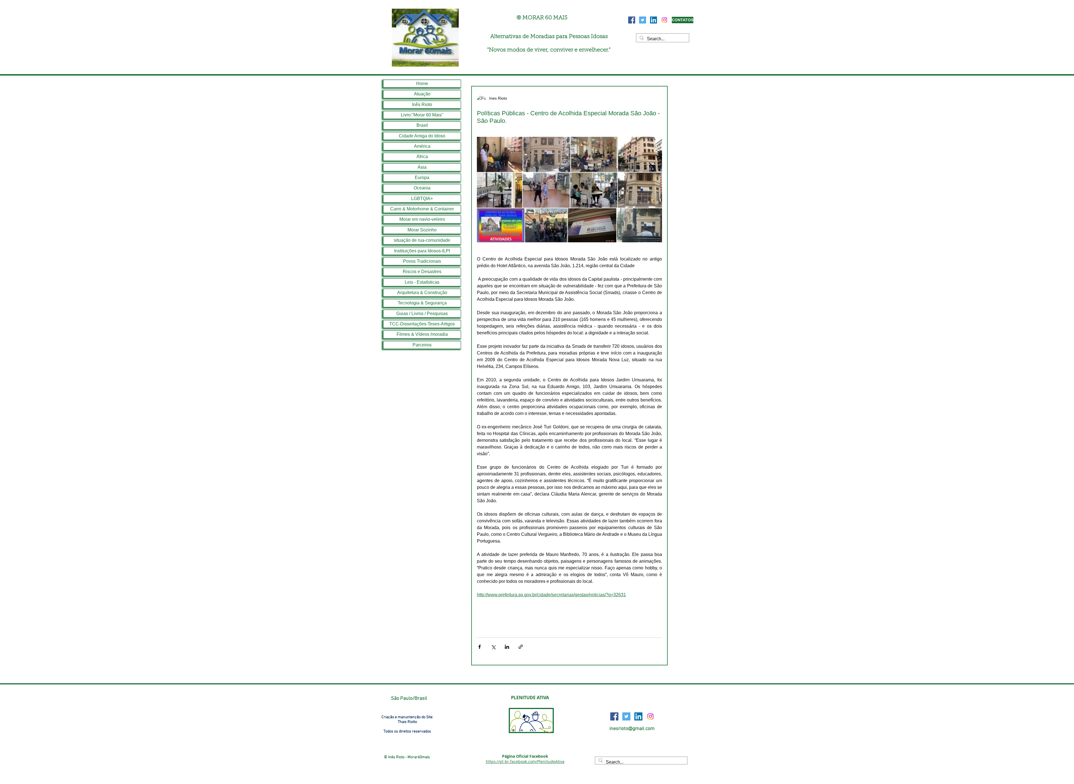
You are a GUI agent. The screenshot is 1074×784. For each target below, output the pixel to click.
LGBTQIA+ (422, 198)
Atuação (422, 93)
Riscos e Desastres (422, 271)
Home (422, 83)
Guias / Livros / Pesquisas (422, 313)
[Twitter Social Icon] (642, 20)
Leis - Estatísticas (422, 282)
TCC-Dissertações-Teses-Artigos (422, 323)
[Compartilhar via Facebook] (479, 646)
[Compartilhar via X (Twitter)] (493, 646)
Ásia (422, 167)
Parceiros (422, 344)
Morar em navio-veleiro (422, 219)
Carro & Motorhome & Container (422, 208)
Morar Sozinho (422, 229)
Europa (422, 177)
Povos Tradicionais (422, 261)
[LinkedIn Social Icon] (653, 20)
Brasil (422, 125)
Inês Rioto (422, 104)
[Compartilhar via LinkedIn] (507, 646)
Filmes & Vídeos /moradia (422, 334)
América (422, 146)
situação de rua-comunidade (422, 240)
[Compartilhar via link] (520, 646)
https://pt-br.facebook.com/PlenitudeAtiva (525, 761)
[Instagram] (664, 20)
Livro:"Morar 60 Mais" (422, 114)
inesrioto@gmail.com (631, 729)
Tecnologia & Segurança (422, 303)
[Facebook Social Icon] (631, 20)
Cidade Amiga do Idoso (422, 135)
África (422, 156)
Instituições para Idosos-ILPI (422, 250)
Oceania (422, 188)
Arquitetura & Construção (422, 292)
